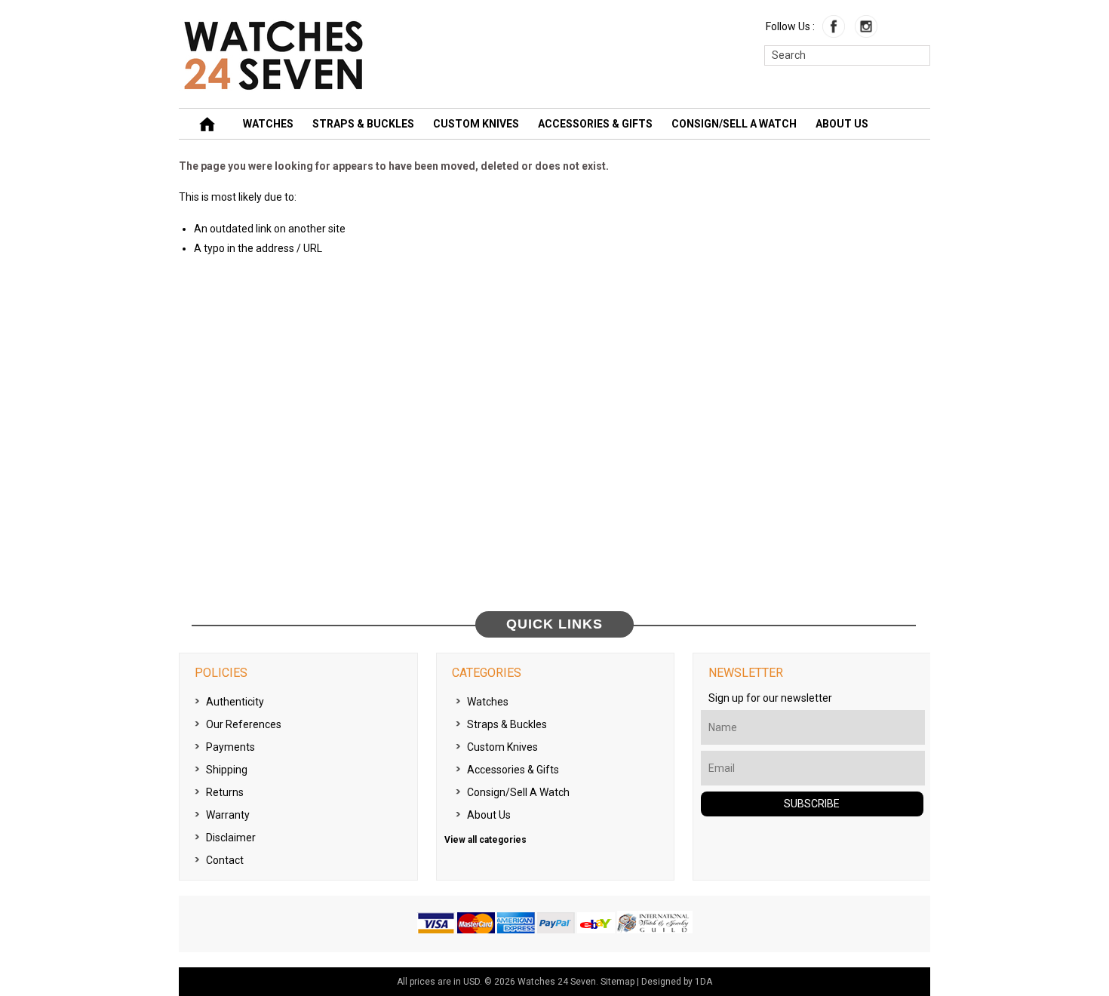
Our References (243, 724)
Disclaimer (231, 838)
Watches (268, 124)
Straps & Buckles (363, 124)
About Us (842, 124)
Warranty (228, 815)
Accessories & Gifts (595, 124)
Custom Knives (476, 124)
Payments (230, 747)
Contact (225, 860)
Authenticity (235, 702)
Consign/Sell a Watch (734, 124)
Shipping (226, 770)
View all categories (485, 840)
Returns (225, 792)
